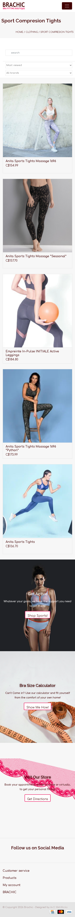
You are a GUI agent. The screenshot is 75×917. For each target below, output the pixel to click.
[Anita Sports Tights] (37, 501)
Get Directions (37, 799)
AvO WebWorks (58, 907)
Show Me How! (37, 707)
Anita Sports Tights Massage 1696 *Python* (31, 448)
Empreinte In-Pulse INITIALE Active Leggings (32, 353)
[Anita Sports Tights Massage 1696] (37, 120)
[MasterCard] (60, 912)
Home (19, 32)
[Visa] (68, 912)
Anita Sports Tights (20, 542)
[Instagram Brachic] (41, 854)
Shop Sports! (37, 615)
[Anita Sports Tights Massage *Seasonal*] (37, 215)
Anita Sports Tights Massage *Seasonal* (36, 256)
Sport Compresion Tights (57, 32)
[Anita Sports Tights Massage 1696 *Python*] (37, 406)
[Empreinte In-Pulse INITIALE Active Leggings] (37, 310)
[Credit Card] (52, 912)
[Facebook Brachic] (34, 854)
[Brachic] (14, 5)
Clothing (32, 32)
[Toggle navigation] (67, 6)
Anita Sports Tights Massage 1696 (31, 161)
